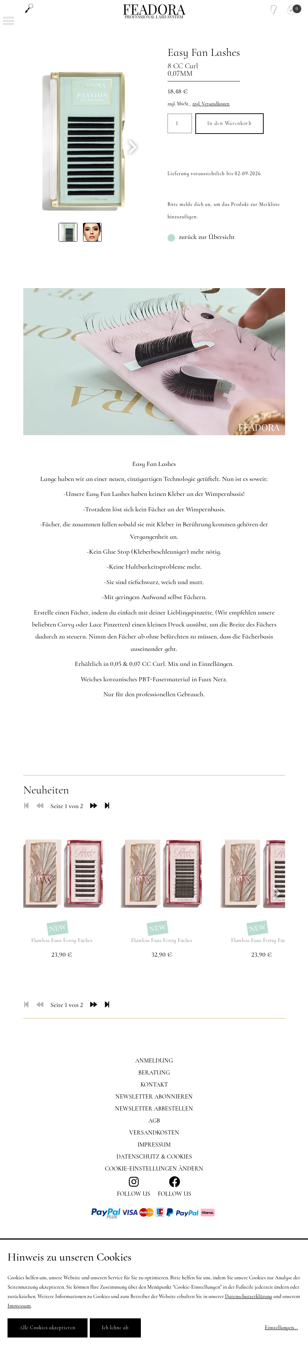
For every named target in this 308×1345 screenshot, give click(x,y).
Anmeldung (154, 1060)
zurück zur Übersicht (207, 237)
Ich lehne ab (115, 1328)
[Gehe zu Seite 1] (26, 806)
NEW (57, 928)
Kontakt (154, 1084)
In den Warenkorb (229, 123)
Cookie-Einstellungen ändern (154, 1168)
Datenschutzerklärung (248, 1296)
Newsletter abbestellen (154, 1108)
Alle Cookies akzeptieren (47, 1328)
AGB (154, 1120)
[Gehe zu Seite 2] (93, 806)
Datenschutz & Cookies (154, 1156)
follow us (133, 1194)
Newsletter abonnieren (154, 1096)
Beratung (154, 1072)
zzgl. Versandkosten (210, 104)
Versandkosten (154, 1132)
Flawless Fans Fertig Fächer (61, 940)
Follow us (174, 1194)
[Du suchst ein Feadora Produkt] (29, 8)
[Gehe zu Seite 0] (39, 806)
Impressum (154, 1144)
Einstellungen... (281, 1327)
